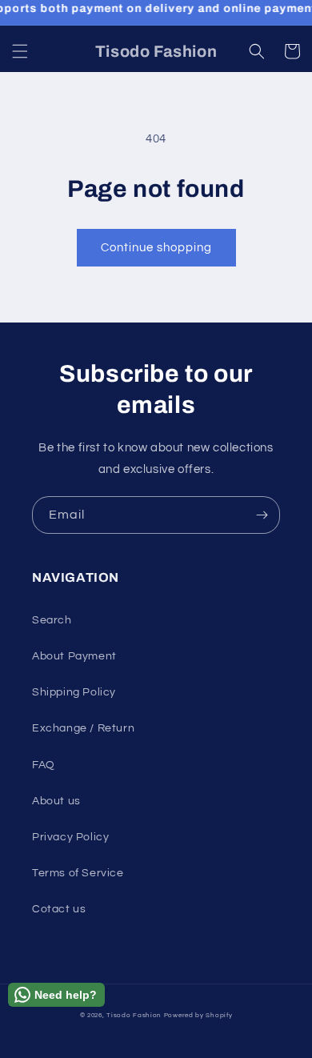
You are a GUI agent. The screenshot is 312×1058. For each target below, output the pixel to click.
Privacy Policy (70, 837)
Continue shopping (156, 248)
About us (56, 801)
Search (52, 620)
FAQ (43, 765)
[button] (20, 51)
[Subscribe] (261, 515)
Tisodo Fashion (134, 1015)
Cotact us (59, 909)
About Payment (74, 656)
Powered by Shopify (198, 1015)
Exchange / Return (83, 728)
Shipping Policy (74, 692)
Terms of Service (78, 873)
